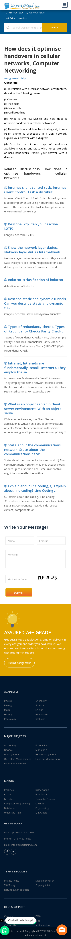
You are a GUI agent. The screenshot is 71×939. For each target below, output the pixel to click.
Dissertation (42, 790)
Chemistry (41, 700)
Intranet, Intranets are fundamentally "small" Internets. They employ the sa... (35, 367)
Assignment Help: (15, 78)
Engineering (42, 808)
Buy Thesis (42, 794)
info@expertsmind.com (17, 18)
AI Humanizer (43, 925)
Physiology (10, 719)
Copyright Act (43, 885)
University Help (12, 812)
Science (40, 705)
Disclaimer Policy (45, 880)
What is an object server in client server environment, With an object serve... (32, 408)
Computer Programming (17, 803)
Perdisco (9, 790)
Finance (8, 749)
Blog (38, 920)
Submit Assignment (19, 663)
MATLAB (40, 803)
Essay (7, 794)
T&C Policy (9, 885)
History (8, 714)
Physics (8, 700)
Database (9, 808)
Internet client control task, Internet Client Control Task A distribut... (35, 189)
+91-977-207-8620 (15, 12)
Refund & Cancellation (16, 889)
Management (11, 754)
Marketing (41, 749)
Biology (8, 705)
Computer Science (46, 799)
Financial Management (48, 759)
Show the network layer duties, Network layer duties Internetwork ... (33, 249)
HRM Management (46, 754)
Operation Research (15, 763)
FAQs (38, 916)
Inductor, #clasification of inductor (35, 280)
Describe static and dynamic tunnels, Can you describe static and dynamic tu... (35, 303)
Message (13, 554)
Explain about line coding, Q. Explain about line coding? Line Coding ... (35, 488)
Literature (9, 799)
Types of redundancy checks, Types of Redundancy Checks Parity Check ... (34, 328)
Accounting (10, 745)
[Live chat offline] (61, 929)
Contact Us (10, 925)
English (39, 709)
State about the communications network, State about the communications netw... (32, 449)
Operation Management (17, 759)
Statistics (40, 719)
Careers (8, 916)
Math (7, 709)
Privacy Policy (11, 880)
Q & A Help (41, 812)
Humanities (42, 714)
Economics (41, 745)
